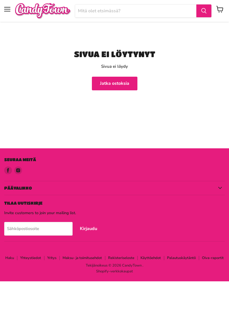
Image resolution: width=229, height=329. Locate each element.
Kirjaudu (88, 229)
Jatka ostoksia (114, 83)
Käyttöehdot (150, 257)
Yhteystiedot (30, 257)
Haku (9, 257)
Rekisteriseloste (121, 257)
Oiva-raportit (213, 257)
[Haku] (203, 10)
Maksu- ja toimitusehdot (82, 257)
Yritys (51, 257)
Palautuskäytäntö (181, 257)
